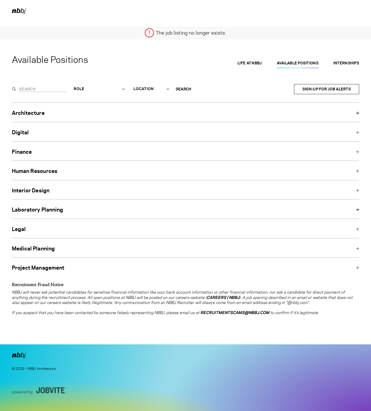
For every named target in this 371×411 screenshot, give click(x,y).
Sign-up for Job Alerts (326, 89)
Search (184, 89)
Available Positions (298, 63)
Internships (346, 63)
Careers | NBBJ (223, 297)
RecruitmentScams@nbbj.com (234, 313)
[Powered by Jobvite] (38, 390)
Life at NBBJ (249, 63)
